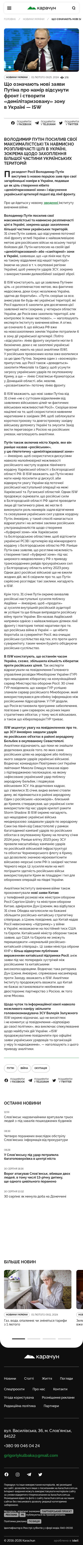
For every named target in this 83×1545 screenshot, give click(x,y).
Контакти (60, 1389)
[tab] (18, 1339)
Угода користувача (19, 1397)
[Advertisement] (41, 1226)
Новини (10, 1378)
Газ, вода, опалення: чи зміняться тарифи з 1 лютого (35, 1322)
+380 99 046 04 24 (22, 1445)
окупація (40, 1068)
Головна (10, 19)
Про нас (39, 1389)
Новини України (33, 19)
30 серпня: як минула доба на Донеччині (35, 1196)
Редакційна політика (20, 1406)
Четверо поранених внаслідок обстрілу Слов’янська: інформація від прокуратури (36, 1138)
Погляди (66, 1378)
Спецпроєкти (14, 1389)
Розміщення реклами (58, 1397)
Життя (47, 1378)
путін (10, 1068)
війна (24, 1068)
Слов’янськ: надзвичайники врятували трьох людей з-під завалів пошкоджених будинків (38, 1119)
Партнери (51, 1406)
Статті (29, 1378)
